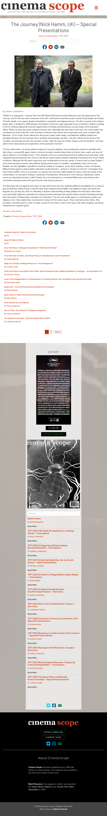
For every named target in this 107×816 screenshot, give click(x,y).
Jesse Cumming (13, 313)
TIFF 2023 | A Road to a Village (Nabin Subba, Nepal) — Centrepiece (53, 575)
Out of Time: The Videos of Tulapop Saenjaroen (25, 310)
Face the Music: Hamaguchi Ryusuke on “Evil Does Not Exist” (30, 247)
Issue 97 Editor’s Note (13, 240)
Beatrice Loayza (14, 251)
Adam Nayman (13, 259)
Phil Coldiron (12, 298)
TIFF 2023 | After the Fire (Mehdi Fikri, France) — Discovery (51, 605)
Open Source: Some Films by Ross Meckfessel (24, 294)
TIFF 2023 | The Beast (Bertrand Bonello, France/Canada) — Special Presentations (48, 678)
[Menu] (96, 7)
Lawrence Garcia (14, 321)
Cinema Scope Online (48, 36)
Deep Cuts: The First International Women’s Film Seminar (29, 287)
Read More (33, 526)
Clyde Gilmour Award (41, 787)
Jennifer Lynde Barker (12, 211)
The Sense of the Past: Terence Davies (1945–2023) (27, 318)
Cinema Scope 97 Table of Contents (20, 232)
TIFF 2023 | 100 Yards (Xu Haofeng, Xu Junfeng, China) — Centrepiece (51, 531)
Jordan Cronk (12, 266)
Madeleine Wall (36, 668)
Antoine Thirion (13, 274)
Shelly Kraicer (36, 536)
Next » (58, 332)
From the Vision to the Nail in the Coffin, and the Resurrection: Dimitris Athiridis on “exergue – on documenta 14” (53, 271)
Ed (8, 235)
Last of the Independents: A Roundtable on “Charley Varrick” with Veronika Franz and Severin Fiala (47, 279)
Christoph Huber (13, 282)
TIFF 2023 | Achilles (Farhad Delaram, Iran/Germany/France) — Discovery (46, 590)
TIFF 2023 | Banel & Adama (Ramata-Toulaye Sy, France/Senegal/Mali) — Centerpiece (51, 663)
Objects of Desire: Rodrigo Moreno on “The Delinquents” (28, 263)
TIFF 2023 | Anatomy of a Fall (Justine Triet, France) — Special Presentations (53, 634)
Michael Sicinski (37, 566)
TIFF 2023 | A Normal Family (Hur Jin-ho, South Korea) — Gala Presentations (51, 561)
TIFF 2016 (63, 36)
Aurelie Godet (36, 639)
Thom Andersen (13, 306)
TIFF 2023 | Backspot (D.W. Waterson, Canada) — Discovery (52, 648)
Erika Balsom (12, 290)
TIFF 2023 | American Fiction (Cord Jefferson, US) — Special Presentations (53, 619)
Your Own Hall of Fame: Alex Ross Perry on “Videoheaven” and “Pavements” (37, 255)
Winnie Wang (35, 580)
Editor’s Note (34, 518)
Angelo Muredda (37, 595)
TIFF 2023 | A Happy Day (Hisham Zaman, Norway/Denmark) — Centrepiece (48, 546)
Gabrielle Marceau (38, 551)
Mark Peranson (36, 522)
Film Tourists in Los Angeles (16, 302)
